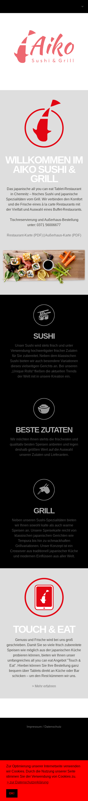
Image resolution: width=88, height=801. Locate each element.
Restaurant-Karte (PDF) (25, 235)
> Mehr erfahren (44, 686)
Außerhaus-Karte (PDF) (63, 235)
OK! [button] (12, 793)
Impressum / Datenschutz (44, 726)
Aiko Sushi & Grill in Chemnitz (20, 6)
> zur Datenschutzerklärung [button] (27, 782)
